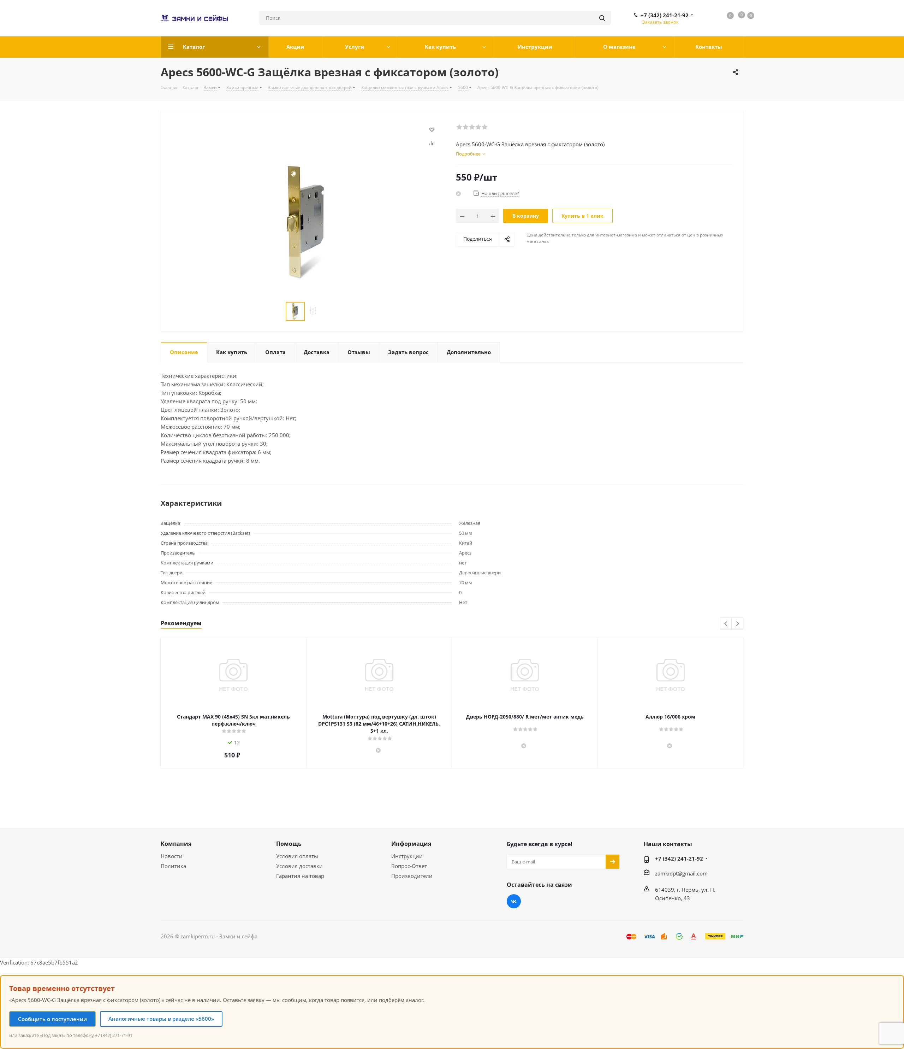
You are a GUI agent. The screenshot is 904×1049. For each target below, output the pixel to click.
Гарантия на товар (300, 875)
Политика (173, 865)
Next (737, 624)
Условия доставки (299, 865)
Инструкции (407, 856)
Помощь (289, 844)
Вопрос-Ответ (409, 865)
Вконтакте (514, 901)
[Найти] (602, 18)
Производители (412, 875)
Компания (176, 844)
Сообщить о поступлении (52, 1018)
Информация (411, 844)
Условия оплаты (297, 856)
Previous (726, 624)
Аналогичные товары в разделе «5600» (161, 1018)
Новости (172, 856)
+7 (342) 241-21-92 (665, 15)
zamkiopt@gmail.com (681, 873)
